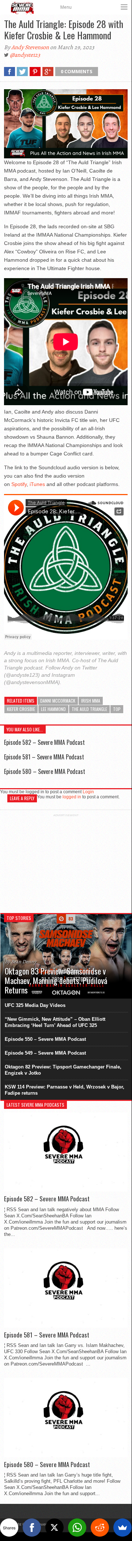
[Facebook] (32, 1527)
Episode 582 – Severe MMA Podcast (44, 742)
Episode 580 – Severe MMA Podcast (44, 771)
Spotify (19, 484)
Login (88, 791)
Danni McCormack (57, 701)
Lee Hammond (53, 709)
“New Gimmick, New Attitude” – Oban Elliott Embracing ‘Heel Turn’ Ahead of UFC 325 (55, 1022)
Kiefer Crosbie (21, 709)
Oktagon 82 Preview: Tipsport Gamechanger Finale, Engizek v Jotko (63, 1070)
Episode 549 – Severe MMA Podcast (45, 1053)
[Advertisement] (66, 862)
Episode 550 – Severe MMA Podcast (45, 1039)
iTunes (37, 484)
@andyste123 (25, 55)
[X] (54, 1527)
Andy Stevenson (30, 47)
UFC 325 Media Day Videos (35, 1005)
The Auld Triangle (89, 709)
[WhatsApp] (77, 1527)
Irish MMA (90, 701)
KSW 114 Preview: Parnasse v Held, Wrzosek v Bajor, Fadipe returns (64, 1090)
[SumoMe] (122, 1527)
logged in (72, 796)
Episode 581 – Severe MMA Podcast (44, 756)
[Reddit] (100, 1527)
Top (117, 709)
